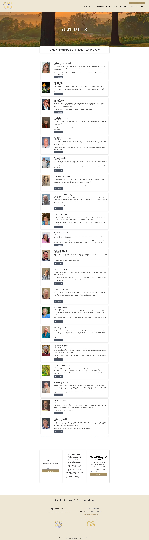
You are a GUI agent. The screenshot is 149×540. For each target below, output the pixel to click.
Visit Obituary (58, 77)
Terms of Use (75, 538)
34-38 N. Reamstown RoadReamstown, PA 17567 (91, 515)
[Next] (107, 436)
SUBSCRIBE (50, 471)
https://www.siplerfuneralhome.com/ (90, 519)
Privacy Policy (68, 538)
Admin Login (81, 538)
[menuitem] (86, 7)
